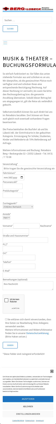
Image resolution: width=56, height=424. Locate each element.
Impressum (40, 420)
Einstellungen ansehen (28, 414)
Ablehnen (28, 406)
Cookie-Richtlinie (18, 420)
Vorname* (8, 225)
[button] (52, 371)
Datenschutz (30, 420)
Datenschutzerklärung (37, 333)
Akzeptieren (28, 399)
